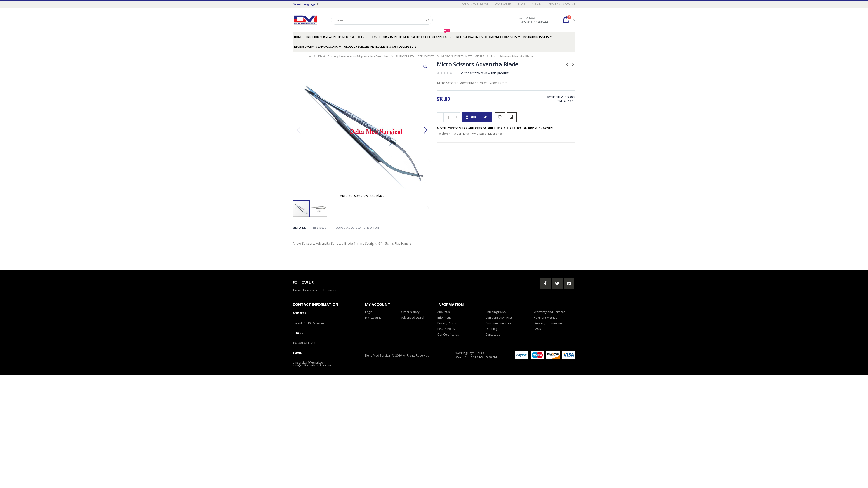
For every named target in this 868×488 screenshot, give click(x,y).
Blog (521, 4)
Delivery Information (548, 323)
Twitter (456, 133)
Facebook (443, 133)
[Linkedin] (569, 283)
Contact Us (503, 4)
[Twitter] (557, 283)
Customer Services (498, 323)
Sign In (537, 4)
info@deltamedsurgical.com (312, 365)
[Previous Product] (567, 64)
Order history (410, 312)
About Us (443, 312)
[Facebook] (545, 283)
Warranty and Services (549, 312)
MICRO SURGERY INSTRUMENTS (462, 56)
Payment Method (545, 317)
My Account (373, 317)
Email (466, 133)
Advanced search (413, 317)
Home (310, 56)
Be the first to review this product (484, 73)
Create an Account (561, 4)
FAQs (537, 329)
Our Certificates (448, 334)
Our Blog (491, 329)
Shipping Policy (496, 312)
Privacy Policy (446, 323)
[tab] (303, 228)
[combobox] (382, 20)
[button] (425, 70)
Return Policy (446, 329)
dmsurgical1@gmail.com (309, 362)
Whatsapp (479, 133)
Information (445, 317)
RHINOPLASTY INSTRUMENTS (415, 56)
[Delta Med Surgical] (305, 20)
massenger (496, 133)
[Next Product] (572, 64)
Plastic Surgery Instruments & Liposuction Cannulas (353, 56)
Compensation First (499, 317)
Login (368, 312)
